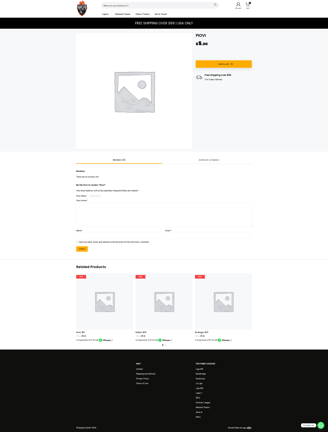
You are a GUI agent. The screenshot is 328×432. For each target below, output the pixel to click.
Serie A (199, 412)
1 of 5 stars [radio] (91, 196)
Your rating (81, 196)
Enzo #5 (80, 332)
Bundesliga (201, 374)
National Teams (203, 407)
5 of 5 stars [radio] (99, 196)
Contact (139, 369)
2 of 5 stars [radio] (93, 196)
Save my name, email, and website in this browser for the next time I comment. (114, 242)
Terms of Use (142, 383)
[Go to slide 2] (165, 345)
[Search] (160, 4)
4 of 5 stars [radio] (97, 196)
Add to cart (223, 64)
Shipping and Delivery (146, 374)
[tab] (119, 160)
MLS (198, 398)
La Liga (199, 383)
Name (79, 230)
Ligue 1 (199, 393)
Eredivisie (200, 378)
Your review (82, 200)
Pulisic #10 (141, 332)
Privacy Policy (142, 378)
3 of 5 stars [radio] (95, 196)
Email (168, 230)
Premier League (203, 402)
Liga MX (199, 369)
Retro (198, 417)
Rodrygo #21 (201, 332)
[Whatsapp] (320, 425)
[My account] (238, 5)
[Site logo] (82, 8)
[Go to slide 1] (162, 345)
